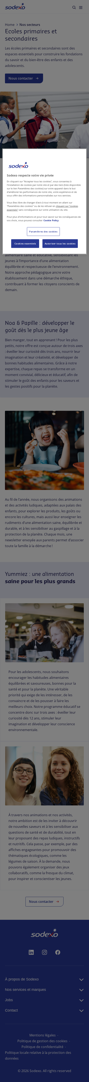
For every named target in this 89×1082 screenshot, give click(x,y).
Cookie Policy (51, 220)
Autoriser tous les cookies (60, 243)
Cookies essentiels (25, 243)
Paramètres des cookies (43, 231)
